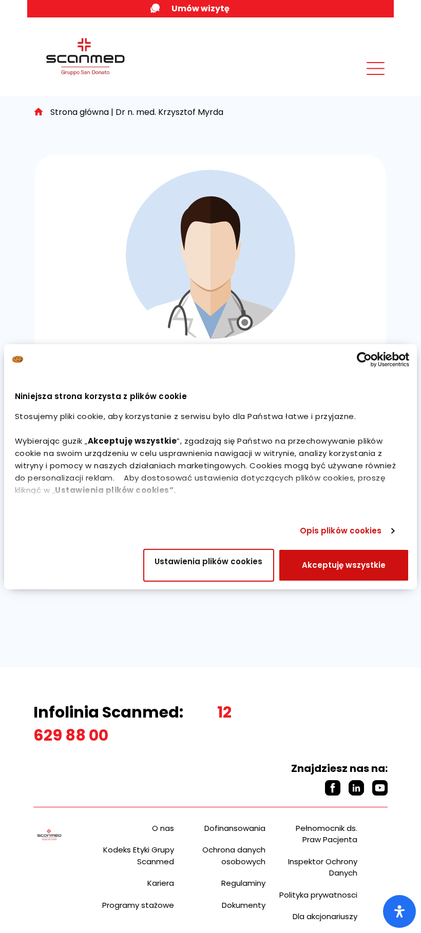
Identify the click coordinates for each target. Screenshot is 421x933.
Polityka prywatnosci (318, 894)
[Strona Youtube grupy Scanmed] (380, 788)
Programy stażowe (138, 905)
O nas (163, 828)
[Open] (399, 911)
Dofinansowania (234, 828)
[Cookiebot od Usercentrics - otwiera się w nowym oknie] (364, 359)
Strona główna (79, 112)
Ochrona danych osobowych (233, 855)
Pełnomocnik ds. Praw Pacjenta (326, 834)
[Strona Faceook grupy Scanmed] (332, 788)
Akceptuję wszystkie (344, 565)
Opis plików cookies (341, 530)
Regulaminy (243, 883)
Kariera (160, 883)
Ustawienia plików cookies (208, 561)
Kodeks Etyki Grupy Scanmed (138, 855)
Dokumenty (243, 905)
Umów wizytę (200, 8)
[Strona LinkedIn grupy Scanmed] (356, 788)
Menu (353, 81)
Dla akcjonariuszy (325, 916)
